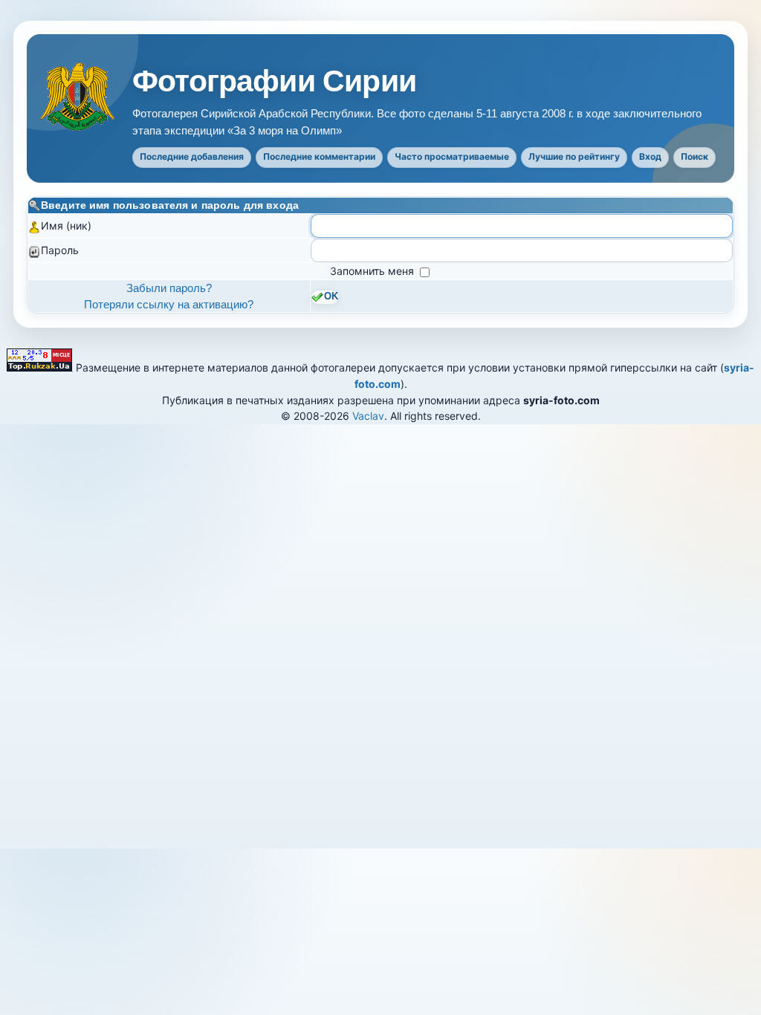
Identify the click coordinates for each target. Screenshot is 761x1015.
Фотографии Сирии (274, 81)
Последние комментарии (319, 156)
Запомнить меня (373, 271)
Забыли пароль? (169, 288)
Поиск (694, 156)
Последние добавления (192, 156)
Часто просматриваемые (452, 156)
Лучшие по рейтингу (574, 156)
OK (331, 296)
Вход (650, 156)
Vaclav (368, 415)
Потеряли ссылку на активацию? (168, 304)
